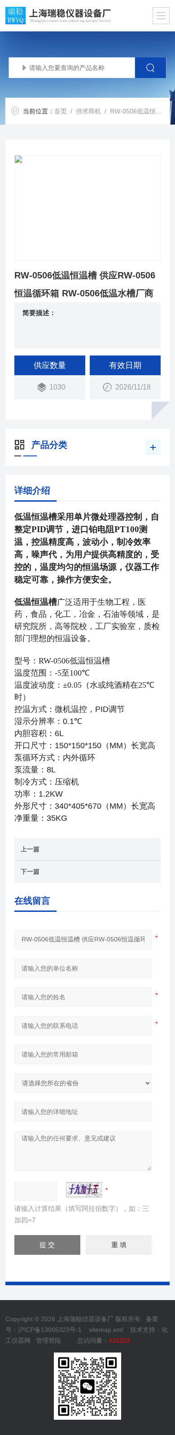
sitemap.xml (106, 1329)
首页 (60, 111)
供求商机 (88, 111)
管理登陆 (48, 1340)
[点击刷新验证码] (84, 1189)
